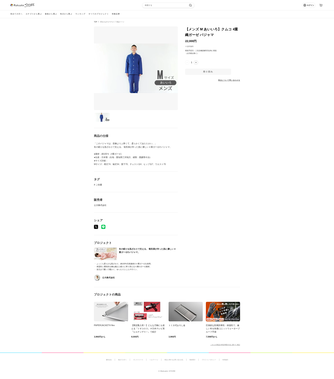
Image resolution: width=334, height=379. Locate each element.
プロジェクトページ (107, 22)
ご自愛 (99, 185)
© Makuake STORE (167, 371)
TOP (95, 22)
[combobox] (167, 5)
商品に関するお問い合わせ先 (174, 360)
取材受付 (192, 360)
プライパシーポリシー (209, 360)
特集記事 (116, 14)
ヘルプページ (154, 360)
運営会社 (109, 360)
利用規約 (225, 360)
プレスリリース (138, 360)
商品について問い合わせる (229, 80)
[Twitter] (96, 227)
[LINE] (103, 227)
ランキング (80, 14)
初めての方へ (16, 14)
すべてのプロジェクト (99, 14)
